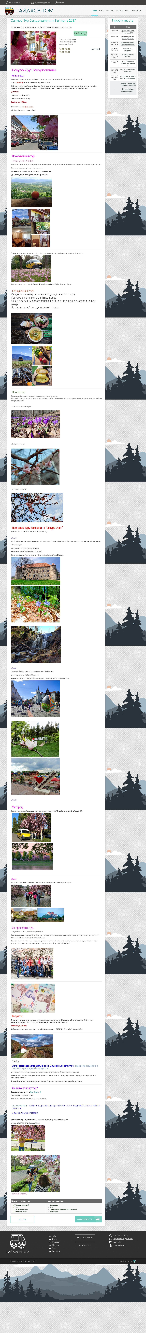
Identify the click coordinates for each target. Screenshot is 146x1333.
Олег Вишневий (35, 1092)
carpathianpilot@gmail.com (42, 3)
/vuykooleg (117, 1242)
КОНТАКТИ (136, 11)
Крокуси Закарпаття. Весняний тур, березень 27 (128, 63)
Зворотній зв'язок (85, 1238)
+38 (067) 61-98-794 (14, 2)
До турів (22, 1220)
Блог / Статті (85, 1245)
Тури (54, 1236)
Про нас (55, 1242)
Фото (54, 1239)
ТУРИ (94, 11)
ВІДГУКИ (120, 11)
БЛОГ (127, 11)
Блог (54, 1248)
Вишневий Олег (119, 1245)
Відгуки (55, 1245)
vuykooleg (61, 2)
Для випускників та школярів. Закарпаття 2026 (127, 91)
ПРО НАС (110, 11)
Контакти (56, 1251)
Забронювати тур (84, 1219)
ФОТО (101, 11)
